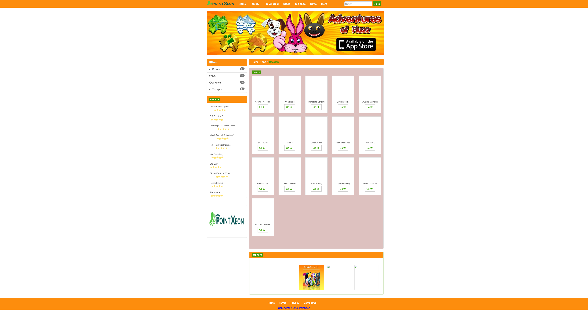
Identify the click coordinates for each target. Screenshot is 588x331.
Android (227, 82)
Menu (215, 62)
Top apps (227, 89)
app (264, 62)
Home (255, 62)
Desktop (227, 69)
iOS (227, 76)
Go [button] (260, 107)
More (324, 4)
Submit (377, 3)
